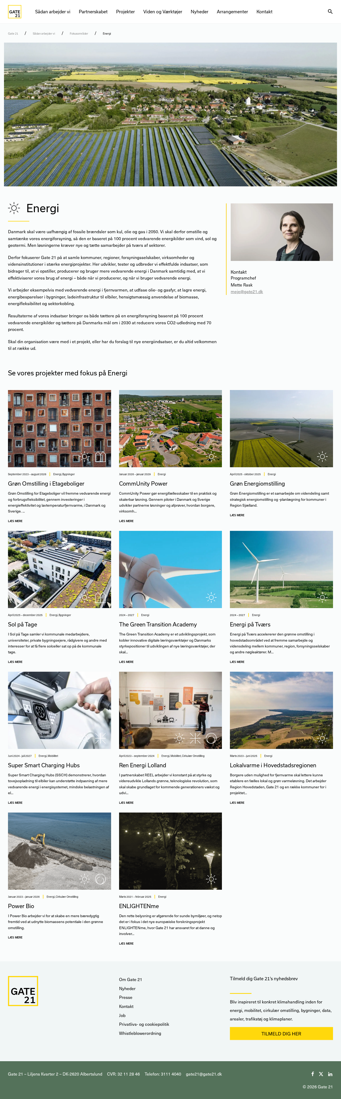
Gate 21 (13, 33)
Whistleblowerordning (140, 1033)
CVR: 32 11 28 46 (123, 1074)
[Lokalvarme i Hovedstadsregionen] (281, 710)
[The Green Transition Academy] (170, 569)
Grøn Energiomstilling (257, 483)
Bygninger (68, 474)
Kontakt (265, 11)
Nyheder (199, 11)
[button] (330, 12)
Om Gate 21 (130, 979)
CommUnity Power (143, 483)
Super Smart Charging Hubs (44, 765)
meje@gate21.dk (247, 291)
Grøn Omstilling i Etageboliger (46, 483)
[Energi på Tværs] (281, 569)
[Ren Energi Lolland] (170, 710)
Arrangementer (232, 11)
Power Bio (21, 906)
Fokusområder (79, 33)
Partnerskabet (93, 11)
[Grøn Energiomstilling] (281, 428)
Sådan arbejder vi (52, 11)
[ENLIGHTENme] (170, 851)
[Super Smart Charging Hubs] (59, 710)
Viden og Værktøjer (162, 11)
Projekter (125, 11)
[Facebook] (312, 1073)
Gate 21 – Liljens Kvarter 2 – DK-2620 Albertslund (55, 1074)
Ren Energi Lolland (142, 765)
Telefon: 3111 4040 (163, 1074)
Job (122, 1015)
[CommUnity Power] (170, 428)
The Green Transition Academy (158, 624)
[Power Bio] (59, 851)
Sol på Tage (22, 624)
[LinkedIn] (330, 1073)
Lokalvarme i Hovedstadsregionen (273, 765)
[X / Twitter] (321, 1073)
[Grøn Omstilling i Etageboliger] (59, 428)
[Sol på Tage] (59, 569)
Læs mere (15, 521)
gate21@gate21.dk (204, 1074)
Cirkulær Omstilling (193, 756)
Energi (57, 474)
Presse (125, 997)
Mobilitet (53, 756)
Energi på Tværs (250, 624)
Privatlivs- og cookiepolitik (144, 1024)
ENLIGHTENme (139, 906)
